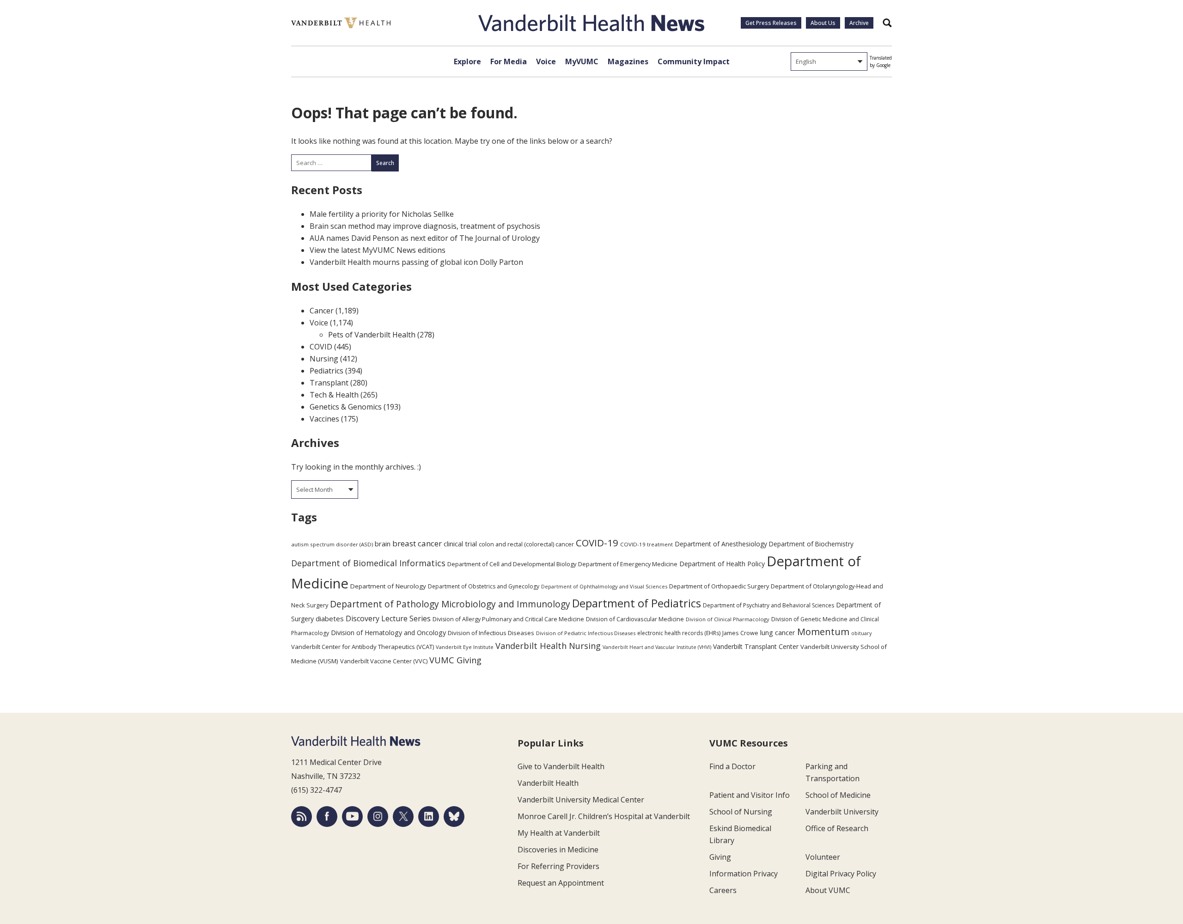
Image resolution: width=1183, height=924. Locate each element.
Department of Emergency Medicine (627, 564)
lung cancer (777, 632)
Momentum (823, 631)
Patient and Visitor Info (749, 795)
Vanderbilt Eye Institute (465, 646)
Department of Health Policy (722, 563)
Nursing (324, 359)
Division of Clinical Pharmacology (727, 619)
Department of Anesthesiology (721, 543)
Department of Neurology (388, 586)
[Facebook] (327, 816)
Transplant (329, 383)
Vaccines (324, 419)
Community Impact (694, 61)
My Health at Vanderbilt (559, 833)
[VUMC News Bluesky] (454, 816)
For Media (508, 61)
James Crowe (740, 633)
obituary (861, 633)
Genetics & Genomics (346, 407)
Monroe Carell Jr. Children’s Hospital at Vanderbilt (604, 816)
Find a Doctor (732, 766)
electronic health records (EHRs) (678, 633)
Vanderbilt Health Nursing (548, 645)
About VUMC (827, 890)
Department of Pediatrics (636, 603)
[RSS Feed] (301, 816)
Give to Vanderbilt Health (561, 766)
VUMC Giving (455, 660)
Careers (723, 890)
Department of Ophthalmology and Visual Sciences (604, 586)
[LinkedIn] (428, 816)
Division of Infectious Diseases (491, 633)
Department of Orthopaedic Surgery (719, 586)
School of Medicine (838, 795)
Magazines (628, 61)
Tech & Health (334, 395)
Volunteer (822, 857)
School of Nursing (740, 812)
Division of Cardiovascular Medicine (635, 619)
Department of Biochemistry (811, 543)
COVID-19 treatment (646, 544)
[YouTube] (352, 816)
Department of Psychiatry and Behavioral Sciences (768, 605)
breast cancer (417, 543)
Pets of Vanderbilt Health (371, 335)
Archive (859, 23)
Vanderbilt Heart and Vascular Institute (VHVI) (657, 647)
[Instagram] (377, 816)
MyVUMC (581, 61)
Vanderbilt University (841, 812)
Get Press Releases (771, 23)
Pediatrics (326, 371)
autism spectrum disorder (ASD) (332, 544)
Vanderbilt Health (548, 783)
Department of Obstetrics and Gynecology (483, 586)
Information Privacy (743, 874)
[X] (403, 816)
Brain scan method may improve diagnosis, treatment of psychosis (425, 226)
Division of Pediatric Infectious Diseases (585, 633)
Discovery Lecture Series (388, 618)
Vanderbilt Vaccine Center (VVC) (383, 661)
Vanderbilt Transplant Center (756, 646)
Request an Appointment (561, 883)
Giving (720, 857)
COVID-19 (597, 542)
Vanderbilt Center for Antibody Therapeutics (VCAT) (362, 647)
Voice (546, 61)
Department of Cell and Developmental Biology (511, 564)
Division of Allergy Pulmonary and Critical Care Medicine (508, 619)
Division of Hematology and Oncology (388, 632)
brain (382, 543)
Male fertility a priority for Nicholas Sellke (382, 214)
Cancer (322, 311)
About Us (823, 23)
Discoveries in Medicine (558, 849)
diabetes (330, 618)
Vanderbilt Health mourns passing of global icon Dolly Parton (416, 262)
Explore (467, 61)
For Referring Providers (558, 866)
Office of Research (836, 828)
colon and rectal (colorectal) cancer (526, 544)
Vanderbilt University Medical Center (581, 800)
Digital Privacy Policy (840, 874)
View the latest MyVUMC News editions (377, 250)
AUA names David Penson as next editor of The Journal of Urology (425, 238)
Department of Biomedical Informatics (368, 563)
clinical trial (460, 543)
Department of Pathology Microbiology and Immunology (450, 604)
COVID (321, 347)
